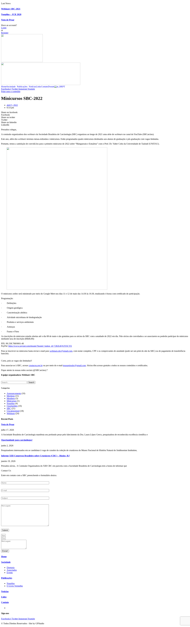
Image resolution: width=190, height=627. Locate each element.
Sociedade (11, 87)
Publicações (22, 87)
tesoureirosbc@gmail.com (74, 365)
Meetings (11, 396)
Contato (44, 87)
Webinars (11, 413)
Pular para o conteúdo (10, 91)
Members (11, 398)
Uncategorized (13, 411)
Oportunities (12, 406)
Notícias (32, 87)
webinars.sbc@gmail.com (61, 351)
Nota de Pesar (7, 20)
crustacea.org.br (36, 365)
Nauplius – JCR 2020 (11, 14)
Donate (51, 87)
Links (38, 87)
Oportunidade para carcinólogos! (16, 440)
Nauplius (11, 403)
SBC (9, 408)
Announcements (14, 393)
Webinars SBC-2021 (10, 9)
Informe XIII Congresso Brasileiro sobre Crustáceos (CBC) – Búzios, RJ (35, 456)
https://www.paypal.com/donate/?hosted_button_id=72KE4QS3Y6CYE (40, 346)
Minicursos (11, 401)
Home (4, 87)
